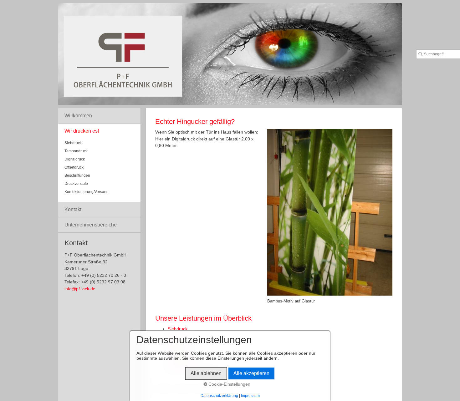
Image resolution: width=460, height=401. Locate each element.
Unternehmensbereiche (90, 224)
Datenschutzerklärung (219, 395)
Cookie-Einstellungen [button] (228, 384)
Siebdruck (177, 328)
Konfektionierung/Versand (86, 192)
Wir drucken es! (81, 131)
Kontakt (72, 209)
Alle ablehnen (206, 373)
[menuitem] (99, 116)
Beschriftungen (77, 175)
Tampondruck (76, 151)
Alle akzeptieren (251, 373)
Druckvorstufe (76, 183)
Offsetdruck (74, 167)
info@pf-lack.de (79, 288)
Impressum (250, 395)
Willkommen (78, 115)
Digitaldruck (74, 159)
